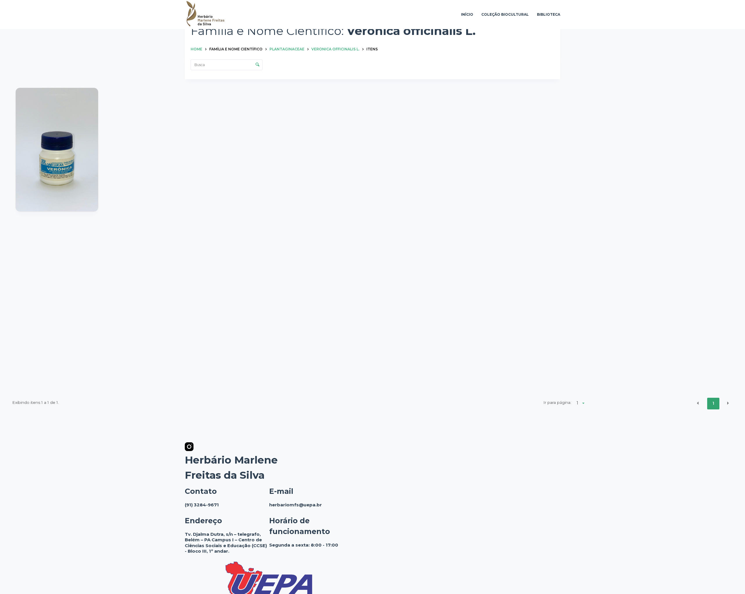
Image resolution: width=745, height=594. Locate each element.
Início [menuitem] (467, 14)
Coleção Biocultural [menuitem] (505, 14)
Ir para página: (557, 402)
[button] (698, 403)
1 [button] (713, 403)
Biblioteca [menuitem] (548, 14)
